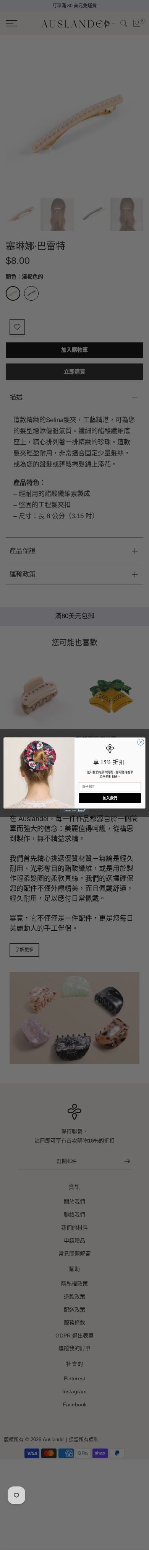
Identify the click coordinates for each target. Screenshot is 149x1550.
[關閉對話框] (141, 742)
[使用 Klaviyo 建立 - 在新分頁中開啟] (74, 811)
